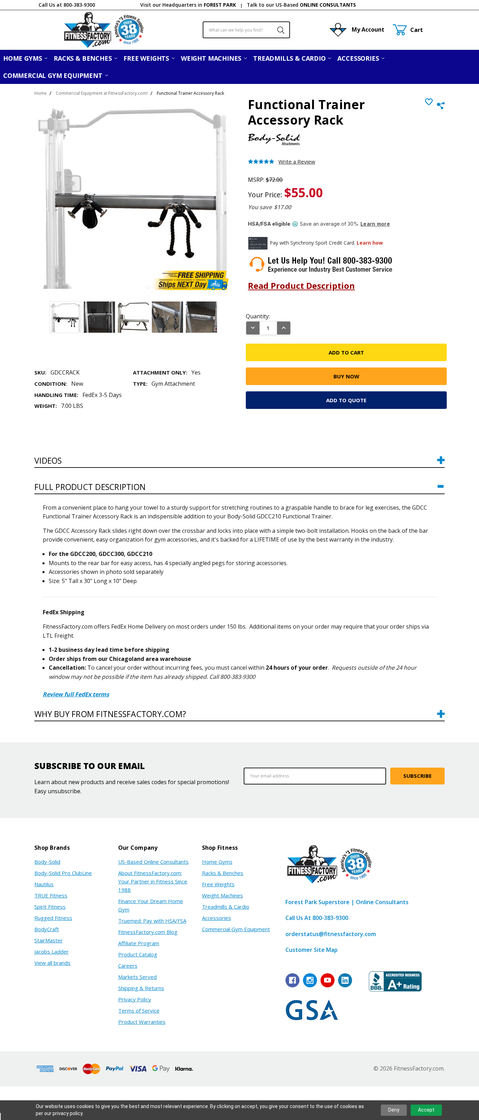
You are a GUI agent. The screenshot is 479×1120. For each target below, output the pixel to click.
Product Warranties (142, 1021)
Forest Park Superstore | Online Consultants (347, 902)
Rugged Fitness (53, 917)
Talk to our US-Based (301, 4)
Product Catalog (137, 954)
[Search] (277, 29)
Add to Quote (346, 400)
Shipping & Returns (141, 988)
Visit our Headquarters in (188, 4)
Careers (127, 965)
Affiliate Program (138, 943)
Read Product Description (301, 285)
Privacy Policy (134, 999)
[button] (239, 464)
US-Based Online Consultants (153, 861)
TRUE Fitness (50, 895)
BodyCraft (46, 929)
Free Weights (147, 58)
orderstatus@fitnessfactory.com (330, 934)
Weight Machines (212, 58)
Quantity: (258, 316)
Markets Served (137, 976)
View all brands (52, 962)
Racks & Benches (83, 58)
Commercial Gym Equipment (53, 75)
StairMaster (48, 940)
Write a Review (296, 162)
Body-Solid (47, 861)
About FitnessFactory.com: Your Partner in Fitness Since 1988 (152, 881)
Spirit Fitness (50, 906)
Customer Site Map (311, 950)
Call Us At (316, 918)
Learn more (375, 224)
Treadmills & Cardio (290, 58)
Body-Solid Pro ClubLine (63, 872)
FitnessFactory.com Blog (147, 931)
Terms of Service (139, 1010)
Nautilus (44, 884)
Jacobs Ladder (51, 951)
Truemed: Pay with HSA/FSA (152, 920)
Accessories (358, 58)
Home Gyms (23, 58)
